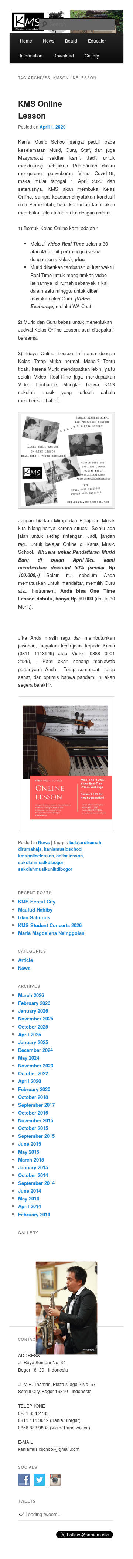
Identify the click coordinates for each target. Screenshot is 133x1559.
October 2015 (33, 1128)
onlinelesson (69, 855)
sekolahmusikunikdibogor (45, 869)
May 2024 (28, 1057)
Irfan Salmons (34, 917)
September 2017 (36, 1104)
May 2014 (28, 1198)
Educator (97, 40)
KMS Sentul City (36, 901)
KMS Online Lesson (40, 109)
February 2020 (34, 1089)
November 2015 (35, 1120)
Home (26, 40)
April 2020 (29, 1081)
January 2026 (33, 1010)
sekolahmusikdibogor (41, 862)
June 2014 (29, 1190)
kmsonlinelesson (36, 855)
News (48, 40)
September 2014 (36, 1182)
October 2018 (33, 1096)
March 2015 (31, 1159)
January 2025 (33, 1042)
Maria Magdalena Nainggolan (51, 932)
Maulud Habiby (35, 909)
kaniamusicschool (63, 849)
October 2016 (33, 1112)
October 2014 (33, 1175)
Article (25, 959)
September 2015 (36, 1135)
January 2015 (33, 1167)
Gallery (92, 55)
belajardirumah (85, 842)
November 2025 (35, 1018)
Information (31, 55)
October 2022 (33, 1073)
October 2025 (33, 1026)
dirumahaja (30, 849)
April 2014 (29, 1206)
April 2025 (29, 1034)
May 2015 (28, 1151)
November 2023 (35, 1065)
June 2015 (29, 1143)
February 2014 (34, 1214)
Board (71, 40)
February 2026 (34, 1002)
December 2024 (35, 1049)
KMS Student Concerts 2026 (50, 925)
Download (63, 55)
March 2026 (31, 995)
